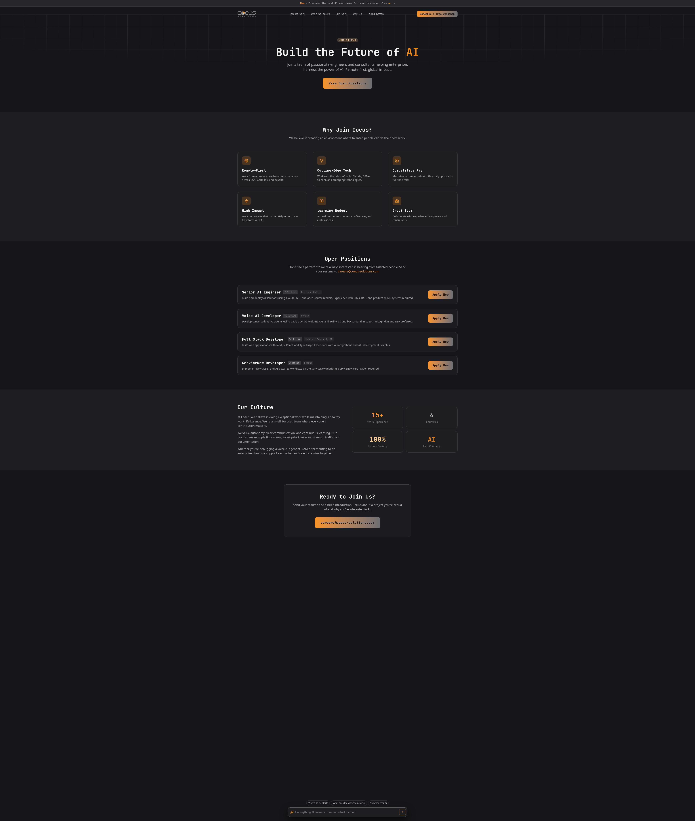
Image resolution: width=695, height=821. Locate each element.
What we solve (320, 14)
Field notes (376, 14)
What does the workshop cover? (349, 803)
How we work (297, 14)
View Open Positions (348, 83)
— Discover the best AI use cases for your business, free (345, 3)
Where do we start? (318, 803)
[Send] (402, 812)
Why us (357, 14)
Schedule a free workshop (437, 14)
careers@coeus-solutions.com (358, 271)
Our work (341, 14)
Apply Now (440, 295)
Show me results (378, 803)
